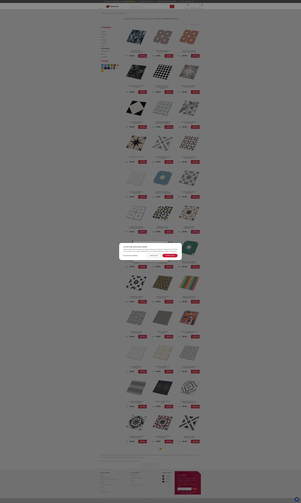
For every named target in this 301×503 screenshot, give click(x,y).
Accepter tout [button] (170, 255)
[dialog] (150, 251)
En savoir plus (173, 251)
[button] (130, 255)
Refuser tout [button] (154, 255)
